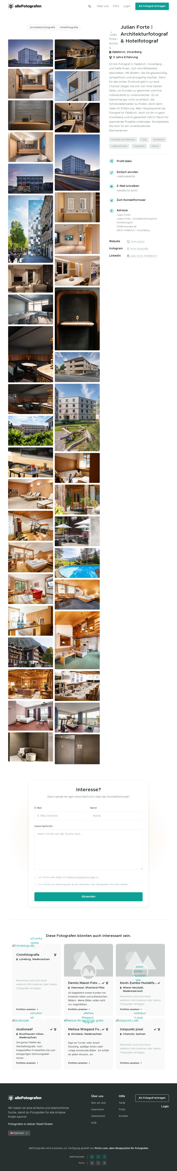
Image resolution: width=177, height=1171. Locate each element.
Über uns (103, 6)
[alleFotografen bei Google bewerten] (92, 1156)
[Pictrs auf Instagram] (98, 1163)
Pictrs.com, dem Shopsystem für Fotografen (121, 1148)
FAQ (116, 6)
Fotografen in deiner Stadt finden (30, 1124)
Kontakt (123, 1116)
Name (93, 808)
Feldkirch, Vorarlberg (127, 52)
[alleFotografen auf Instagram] (98, 1156)
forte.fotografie (139, 249)
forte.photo (138, 241)
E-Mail (37, 808)
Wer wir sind (98, 1103)
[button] (89, 6)
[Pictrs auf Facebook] (104, 1163)
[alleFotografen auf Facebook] (104, 1156)
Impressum (97, 1109)
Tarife (122, 1103)
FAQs (122, 1109)
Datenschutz (98, 1116)
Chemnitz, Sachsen (134, 1034)
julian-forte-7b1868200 (143, 256)
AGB (93, 1123)
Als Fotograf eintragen (152, 6)
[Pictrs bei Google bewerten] (92, 1163)
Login (127, 6)
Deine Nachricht (43, 826)
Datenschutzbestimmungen (81, 877)
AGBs (58, 877)
